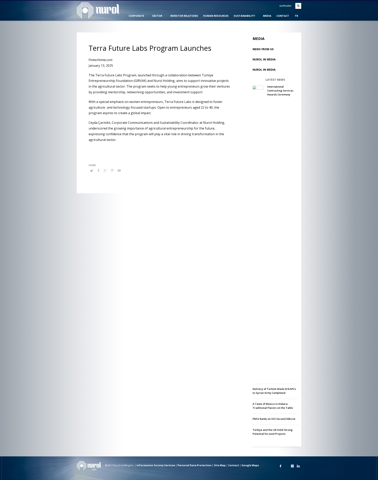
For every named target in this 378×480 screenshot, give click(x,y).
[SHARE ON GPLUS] (105, 170)
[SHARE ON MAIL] (119, 170)
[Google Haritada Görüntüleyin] (275, 466)
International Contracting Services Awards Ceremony (280, 90)
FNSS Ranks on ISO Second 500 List (274, 419)
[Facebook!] (281, 466)
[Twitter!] (286, 466)
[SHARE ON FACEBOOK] (98, 170)
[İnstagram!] (292, 466)
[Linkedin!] (298, 466)
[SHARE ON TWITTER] (91, 171)
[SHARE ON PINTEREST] (112, 170)
